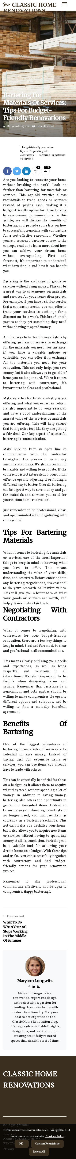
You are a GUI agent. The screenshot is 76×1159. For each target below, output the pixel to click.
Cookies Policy (54, 1137)
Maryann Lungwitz (18, 126)
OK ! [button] (21, 1144)
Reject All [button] (39, 1152)
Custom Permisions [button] (47, 1144)
